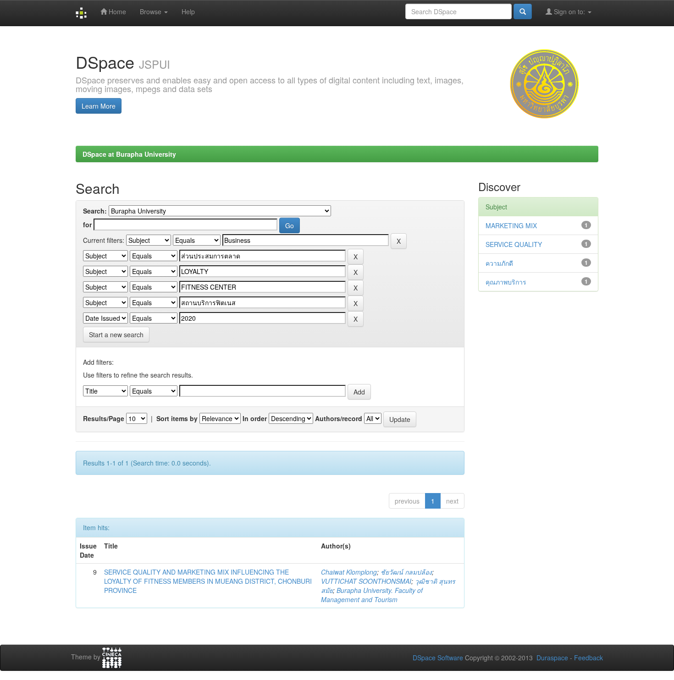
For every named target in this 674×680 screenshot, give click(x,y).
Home (116, 11)
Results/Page (103, 418)
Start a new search (116, 334)
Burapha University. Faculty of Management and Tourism (372, 595)
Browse (151, 11)
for (87, 224)
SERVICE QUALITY (514, 244)
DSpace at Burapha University (129, 154)
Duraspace (552, 657)
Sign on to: (569, 11)
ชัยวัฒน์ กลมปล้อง (406, 571)
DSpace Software (438, 657)
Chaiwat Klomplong (349, 571)
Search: (95, 210)
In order (255, 418)
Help (188, 11)
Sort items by (177, 418)
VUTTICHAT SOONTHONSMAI (366, 581)
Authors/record (338, 418)
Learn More (99, 105)
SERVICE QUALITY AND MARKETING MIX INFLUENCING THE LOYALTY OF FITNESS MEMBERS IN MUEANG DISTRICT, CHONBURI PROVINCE (208, 581)
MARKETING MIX (511, 225)
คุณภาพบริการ (506, 281)
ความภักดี (499, 263)
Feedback (588, 657)
